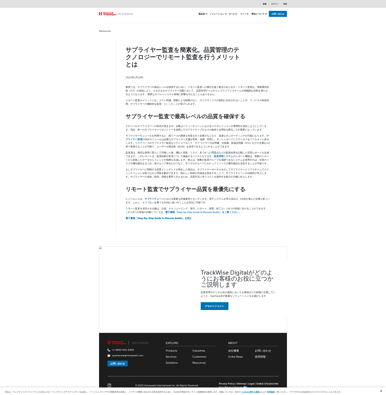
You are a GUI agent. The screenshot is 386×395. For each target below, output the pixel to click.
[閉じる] (381, 391)
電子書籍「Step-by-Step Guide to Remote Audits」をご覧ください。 (203, 212)
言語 (285, 4)
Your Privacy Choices (230, 387)
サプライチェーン (154, 198)
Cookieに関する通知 (251, 392)
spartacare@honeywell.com (127, 355)
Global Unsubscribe (267, 383)
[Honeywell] (107, 14)
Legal (251, 383)
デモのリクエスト (214, 306)
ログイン (274, 4)
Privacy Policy (227, 383)
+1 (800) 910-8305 (122, 349)
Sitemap (241, 383)
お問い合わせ (117, 363)
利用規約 (271, 392)
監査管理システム (223, 156)
